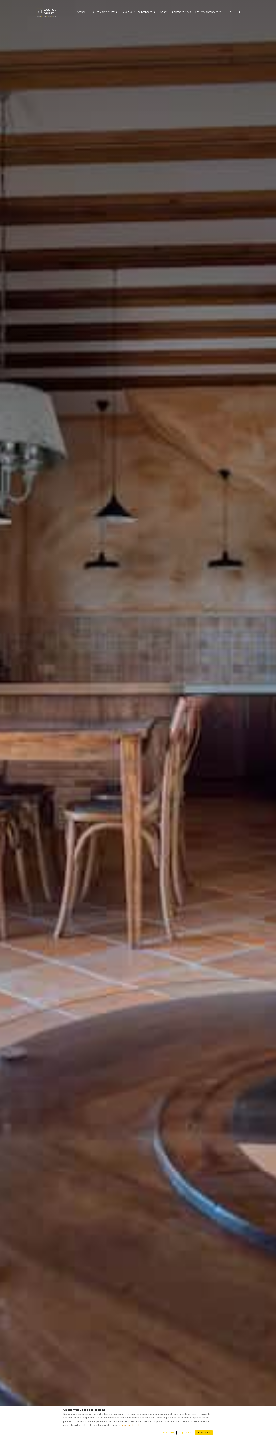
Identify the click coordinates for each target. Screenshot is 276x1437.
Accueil (81, 12)
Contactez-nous (181, 12)
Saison (164, 12)
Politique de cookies (132, 1425)
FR (229, 12)
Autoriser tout (204, 1432)
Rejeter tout (185, 1432)
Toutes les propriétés (104, 12)
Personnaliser (167, 1432)
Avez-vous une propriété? (139, 12)
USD (237, 12)
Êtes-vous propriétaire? (208, 12)
